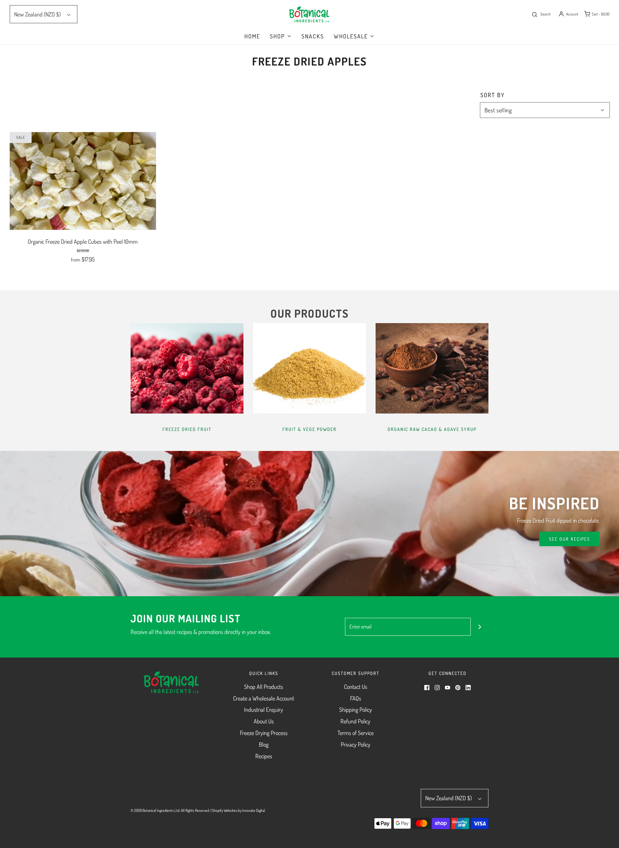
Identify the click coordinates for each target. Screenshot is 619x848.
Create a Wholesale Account (263, 698)
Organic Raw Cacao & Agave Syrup (432, 429)
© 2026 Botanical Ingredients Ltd (155, 810)
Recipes (263, 756)
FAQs (355, 698)
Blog (264, 744)
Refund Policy (355, 721)
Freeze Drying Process (264, 732)
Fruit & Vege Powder (309, 429)
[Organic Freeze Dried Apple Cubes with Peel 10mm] (83, 180)
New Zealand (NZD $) (38, 14)
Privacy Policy (355, 744)
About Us (264, 721)
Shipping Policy (355, 709)
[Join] (479, 627)
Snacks (312, 36)
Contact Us (355, 686)
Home (252, 36)
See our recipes (569, 539)
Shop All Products (263, 686)
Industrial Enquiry (263, 709)
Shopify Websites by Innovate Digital (238, 810)
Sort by (492, 95)
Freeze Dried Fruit (186, 429)
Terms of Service (356, 732)
